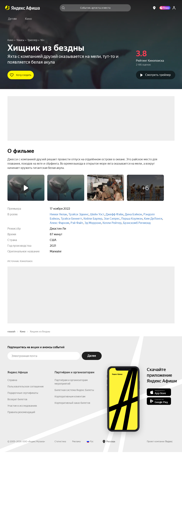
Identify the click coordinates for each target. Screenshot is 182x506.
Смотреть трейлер (158, 75)
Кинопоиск (26, 261)
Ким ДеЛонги (153, 218)
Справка (12, 434)
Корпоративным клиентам (70, 450)
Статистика (60, 495)
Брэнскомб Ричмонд (137, 223)
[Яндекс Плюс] (164, 8)
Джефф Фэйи (114, 214)
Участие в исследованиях (22, 459)
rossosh (11, 385)
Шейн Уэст (97, 214)
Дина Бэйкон (133, 214)
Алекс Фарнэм (59, 223)
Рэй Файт (77, 223)
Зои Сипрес (112, 218)
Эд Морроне (92, 223)
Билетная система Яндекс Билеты (74, 444)
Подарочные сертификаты (22, 446)
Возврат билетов (17, 453)
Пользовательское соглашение (25, 440)
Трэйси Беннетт (71, 218)
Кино (22, 385)
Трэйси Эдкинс (78, 214)
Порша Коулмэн (132, 218)
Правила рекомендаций (21, 466)
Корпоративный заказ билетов (72, 456)
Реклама (76, 495)
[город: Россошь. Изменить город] (154, 8)
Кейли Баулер (93, 218)
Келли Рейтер (112, 223)
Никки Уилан (58, 214)
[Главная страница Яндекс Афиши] (7, 8)
